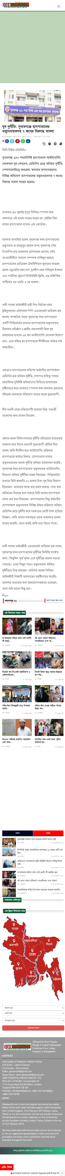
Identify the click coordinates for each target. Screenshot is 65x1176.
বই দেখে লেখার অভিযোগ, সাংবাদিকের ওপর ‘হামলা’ (37, 880)
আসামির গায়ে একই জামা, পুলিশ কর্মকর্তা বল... (47, 741)
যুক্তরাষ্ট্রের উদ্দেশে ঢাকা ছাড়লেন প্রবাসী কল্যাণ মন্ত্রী (36, 839)
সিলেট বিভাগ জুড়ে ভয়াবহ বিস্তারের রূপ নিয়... (48, 673)
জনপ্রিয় (48, 833)
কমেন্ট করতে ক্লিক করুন (54, 600)
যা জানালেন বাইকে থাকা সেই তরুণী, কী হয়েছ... (16, 639)
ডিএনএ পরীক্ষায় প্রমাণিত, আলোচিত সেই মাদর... (16, 741)
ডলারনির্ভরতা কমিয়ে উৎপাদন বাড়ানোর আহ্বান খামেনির (38, 889)
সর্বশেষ (18, 833)
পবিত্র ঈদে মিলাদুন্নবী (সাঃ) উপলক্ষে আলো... (16, 707)
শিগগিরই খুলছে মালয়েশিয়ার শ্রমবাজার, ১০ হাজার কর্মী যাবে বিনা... (40, 851)
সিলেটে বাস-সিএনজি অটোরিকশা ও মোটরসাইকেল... (16, 673)
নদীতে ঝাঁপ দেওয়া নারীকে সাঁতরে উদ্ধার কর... (48, 707)
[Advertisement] (32, 49)
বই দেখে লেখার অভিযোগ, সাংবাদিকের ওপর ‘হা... (45, 639)
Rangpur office (11, 136)
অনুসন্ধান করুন (33, 1027)
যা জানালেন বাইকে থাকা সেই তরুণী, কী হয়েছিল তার (37, 872)
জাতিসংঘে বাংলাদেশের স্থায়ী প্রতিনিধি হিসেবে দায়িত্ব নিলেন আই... (39, 863)
